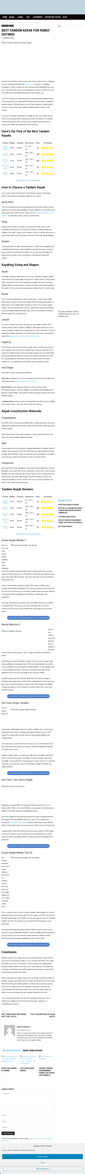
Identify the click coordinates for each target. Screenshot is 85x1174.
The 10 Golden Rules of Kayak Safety (42, 1015)
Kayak (11, 17)
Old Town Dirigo (5, 160)
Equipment (38, 17)
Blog (65, 17)
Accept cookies (42, 1157)
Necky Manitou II (5, 154)
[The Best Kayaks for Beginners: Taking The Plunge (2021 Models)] (47, 1060)
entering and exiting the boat (25, 381)
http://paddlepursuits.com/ (24, 1030)
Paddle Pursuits (9, 38)
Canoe (20, 17)
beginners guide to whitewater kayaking (25, 336)
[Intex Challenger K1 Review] (10, 1060)
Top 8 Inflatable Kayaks (67, 517)
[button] (80, 17)
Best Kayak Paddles (65, 526)
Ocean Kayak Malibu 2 (6, 147)
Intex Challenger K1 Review (68, 505)
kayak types (29, 84)
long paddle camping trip (18, 822)
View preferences (42, 1169)
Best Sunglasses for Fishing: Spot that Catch (14, 1015)
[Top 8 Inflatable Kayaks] (28, 1060)
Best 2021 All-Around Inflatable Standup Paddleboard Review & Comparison (70, 510)
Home (5, 17)
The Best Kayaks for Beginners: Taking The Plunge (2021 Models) (70, 521)
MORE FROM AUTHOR (32, 1050)
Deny (42, 1163)
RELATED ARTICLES (11, 1050)
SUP (28, 17)
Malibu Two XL (5, 173)
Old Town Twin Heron (5, 167)
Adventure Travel (53, 17)
